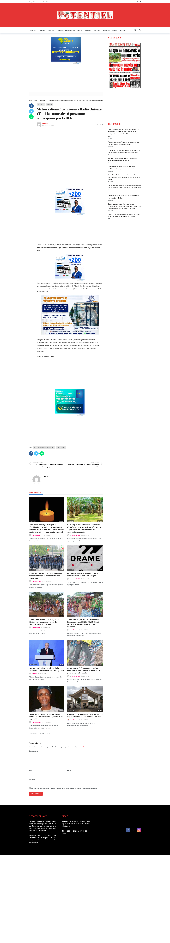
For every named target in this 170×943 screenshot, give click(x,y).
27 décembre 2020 (48, 126)
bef (35, 447)
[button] (111, 65)
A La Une (32, 521)
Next (41, 733)
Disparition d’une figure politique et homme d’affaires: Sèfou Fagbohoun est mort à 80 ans (46, 716)
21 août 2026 (84, 720)
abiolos (45, 123)
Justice (49, 104)
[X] (133, 830)
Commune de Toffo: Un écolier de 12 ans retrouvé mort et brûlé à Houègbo (84, 574)
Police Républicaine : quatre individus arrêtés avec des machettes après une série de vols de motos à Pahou (124, 177)
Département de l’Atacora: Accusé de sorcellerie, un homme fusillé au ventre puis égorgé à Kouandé (84, 670)
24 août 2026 (47, 535)
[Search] (135, 30)
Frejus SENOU (37, 535)
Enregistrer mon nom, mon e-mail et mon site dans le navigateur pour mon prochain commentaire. (64, 788)
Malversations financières (46, 447)
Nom (31, 770)
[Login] (139, 30)
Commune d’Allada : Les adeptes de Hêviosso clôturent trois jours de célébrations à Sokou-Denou (44, 622)
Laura (35, 674)
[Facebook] (137, 1)
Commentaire (34, 751)
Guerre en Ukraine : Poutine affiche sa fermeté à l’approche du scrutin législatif (46, 669)
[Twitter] (140, 1)
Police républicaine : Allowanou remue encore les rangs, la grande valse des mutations (45, 575)
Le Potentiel (36, 627)
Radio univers (61, 447)
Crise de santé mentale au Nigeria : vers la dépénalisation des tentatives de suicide (85, 715)
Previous (34, 733)
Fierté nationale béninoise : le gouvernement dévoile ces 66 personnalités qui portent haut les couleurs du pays (124, 187)
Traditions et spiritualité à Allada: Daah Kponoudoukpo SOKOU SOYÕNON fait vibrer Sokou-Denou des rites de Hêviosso (84, 623)
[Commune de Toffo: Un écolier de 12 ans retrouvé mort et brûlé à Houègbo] (85, 558)
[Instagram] (139, 830)
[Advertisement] (66, 78)
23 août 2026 (46, 627)
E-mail (70, 770)
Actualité (41, 104)
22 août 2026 (47, 722)
